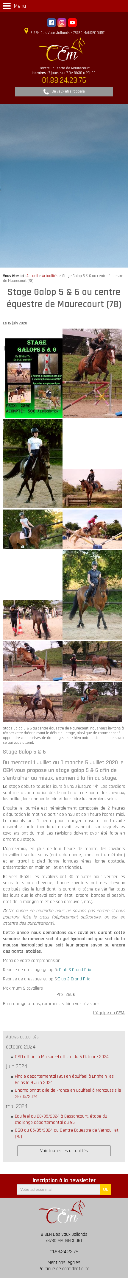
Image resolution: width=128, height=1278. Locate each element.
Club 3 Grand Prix (75, 970)
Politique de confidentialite (64, 1269)
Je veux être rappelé (68, 91)
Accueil (32, 276)
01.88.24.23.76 (64, 1251)
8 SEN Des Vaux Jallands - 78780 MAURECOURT (66, 32)
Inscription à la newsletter (64, 1180)
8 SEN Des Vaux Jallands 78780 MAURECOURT (64, 1237)
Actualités (50, 276)
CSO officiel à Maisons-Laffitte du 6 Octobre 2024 (62, 1057)
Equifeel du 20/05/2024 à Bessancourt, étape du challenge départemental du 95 (61, 1119)
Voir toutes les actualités (64, 1151)
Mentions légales (64, 1263)
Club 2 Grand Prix (74, 979)
